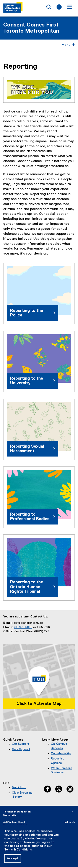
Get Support (20, 743)
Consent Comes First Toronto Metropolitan (31, 28)
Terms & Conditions (18, 849)
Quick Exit (19, 787)
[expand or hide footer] (72, 811)
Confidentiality (61, 753)
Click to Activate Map (39, 704)
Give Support (21, 749)
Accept (12, 858)
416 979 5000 (23, 627)
